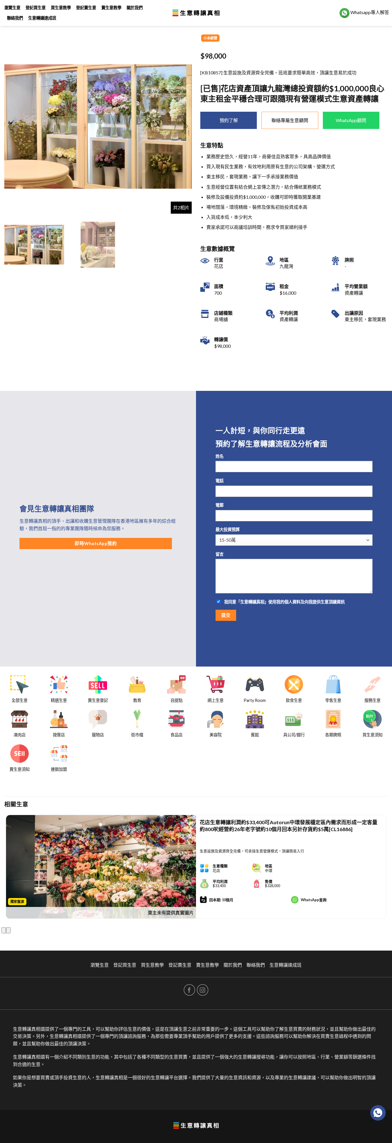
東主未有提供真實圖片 (171, 912)
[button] (185, 126)
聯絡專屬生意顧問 (289, 120)
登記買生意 (36, 7)
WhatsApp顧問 (351, 120)
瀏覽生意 (12, 7)
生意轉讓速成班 (42, 18)
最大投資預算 (228, 529)
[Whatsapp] (378, 1113)
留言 (220, 554)
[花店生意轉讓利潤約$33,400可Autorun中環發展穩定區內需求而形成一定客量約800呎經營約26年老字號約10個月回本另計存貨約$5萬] (101, 866)
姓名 (220, 456)
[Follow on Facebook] (189, 990)
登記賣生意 (86, 7)
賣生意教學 (111, 7)
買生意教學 (61, 7)
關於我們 (135, 7)
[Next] (8, 930)
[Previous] (3, 930)
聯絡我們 (15, 18)
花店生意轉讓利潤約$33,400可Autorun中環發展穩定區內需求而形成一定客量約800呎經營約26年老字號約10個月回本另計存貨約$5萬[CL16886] (288, 825)
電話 (220, 480)
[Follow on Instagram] (202, 990)
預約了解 (229, 120)
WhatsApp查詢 (314, 899)
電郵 (220, 505)
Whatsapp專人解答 (369, 12)
